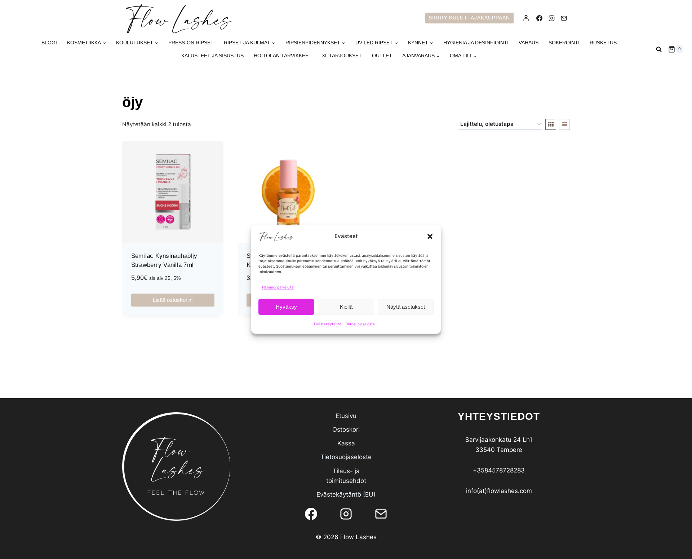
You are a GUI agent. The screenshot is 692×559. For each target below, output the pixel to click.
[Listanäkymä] (564, 124)
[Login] (526, 18)
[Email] (564, 18)
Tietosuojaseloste (360, 324)
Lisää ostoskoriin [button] (172, 300)
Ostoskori (346, 429)
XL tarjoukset (342, 55)
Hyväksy (286, 307)
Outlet (382, 55)
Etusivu (346, 415)
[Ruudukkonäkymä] (550, 124)
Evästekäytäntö (327, 324)
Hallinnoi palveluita (278, 287)
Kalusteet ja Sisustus (212, 55)
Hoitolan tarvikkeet (283, 55)
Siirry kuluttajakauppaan (469, 18)
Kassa (346, 443)
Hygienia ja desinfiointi (476, 42)
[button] (430, 236)
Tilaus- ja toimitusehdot (346, 475)
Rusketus (603, 42)
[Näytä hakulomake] (659, 49)
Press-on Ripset (191, 42)
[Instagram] (551, 18)
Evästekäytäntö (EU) (346, 494)
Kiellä (346, 307)
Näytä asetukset (405, 307)
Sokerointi (564, 42)
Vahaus (528, 42)
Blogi (49, 42)
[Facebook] (539, 18)
